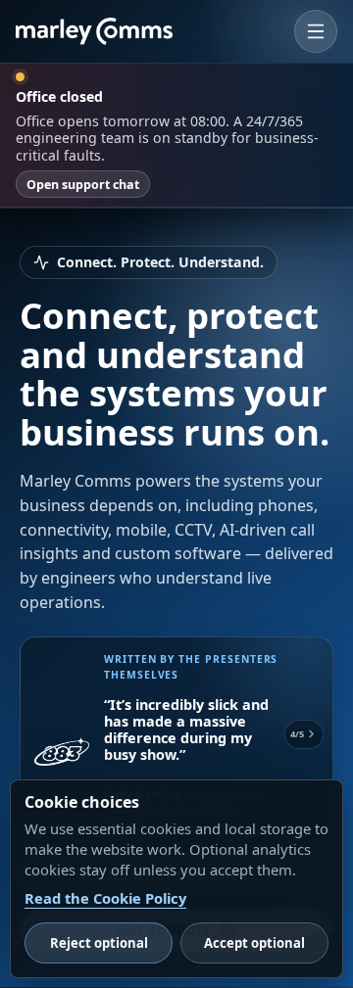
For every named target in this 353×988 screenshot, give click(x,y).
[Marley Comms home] (94, 31)
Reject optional (99, 943)
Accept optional (254, 943)
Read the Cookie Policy (105, 898)
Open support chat (82, 184)
